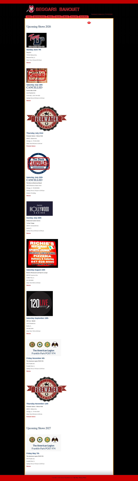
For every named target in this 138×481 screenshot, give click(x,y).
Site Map (75, 477)
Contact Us (101, 14)
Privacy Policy (82, 477)
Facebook (94, 14)
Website (28, 62)
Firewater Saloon (30, 146)
